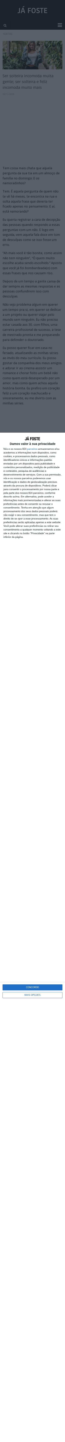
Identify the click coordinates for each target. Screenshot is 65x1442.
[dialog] (32, 937)
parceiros (32, 449)
